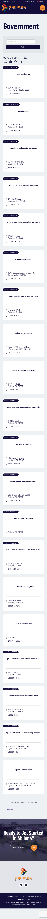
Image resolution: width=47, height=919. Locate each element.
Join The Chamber (31, 802)
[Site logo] (14, 8)
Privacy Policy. (30, 904)
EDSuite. (15, 904)
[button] (4, 58)
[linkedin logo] (26, 885)
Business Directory (16, 802)
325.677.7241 (26, 899)
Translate (42, 1)
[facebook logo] (21, 885)
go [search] (24, 47)
